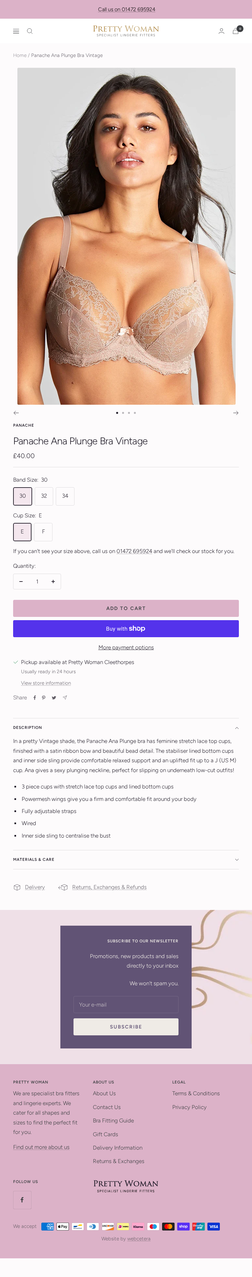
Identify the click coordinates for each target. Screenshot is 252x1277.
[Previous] (16, 413)
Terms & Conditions (196, 1093)
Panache (23, 425)
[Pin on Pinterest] (43, 697)
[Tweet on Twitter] (54, 697)
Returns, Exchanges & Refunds (109, 887)
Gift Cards (105, 1134)
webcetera (139, 1239)
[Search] (30, 31)
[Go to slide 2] (123, 413)
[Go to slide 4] (135, 413)
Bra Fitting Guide (113, 1120)
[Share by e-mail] (65, 697)
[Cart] (235, 31)
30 (22, 495)
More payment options (126, 647)
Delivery (35, 887)
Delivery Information (117, 1147)
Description (27, 727)
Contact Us (107, 1107)
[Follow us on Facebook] (22, 1200)
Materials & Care (33, 859)
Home (20, 55)
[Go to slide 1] (117, 413)
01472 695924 (134, 551)
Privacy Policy (189, 1107)
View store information (46, 683)
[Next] (236, 413)
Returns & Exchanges (118, 1161)
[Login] (221, 31)
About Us (104, 1093)
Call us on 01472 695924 (127, 9)
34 (65, 495)
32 (44, 495)
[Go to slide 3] (129, 413)
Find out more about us (41, 1147)
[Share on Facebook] (34, 697)
